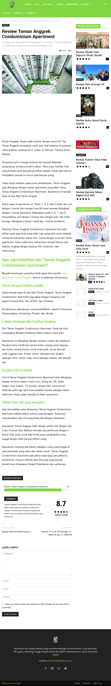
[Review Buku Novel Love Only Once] (92, 228)
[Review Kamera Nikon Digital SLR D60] (92, 180)
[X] (59, 668)
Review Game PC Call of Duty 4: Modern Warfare (98, 276)
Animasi (80, 80)
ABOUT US (97, 683)
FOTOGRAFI (47, 4)
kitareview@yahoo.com (61, 660)
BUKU (27, 4)
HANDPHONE (71, 4)
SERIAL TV (18, 13)
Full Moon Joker (95, 300)
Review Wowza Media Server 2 (16, 531)
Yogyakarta (81, 155)
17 (107, 59)
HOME (77, 683)
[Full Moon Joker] (81, 303)
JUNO (91, 312)
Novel (79, 116)
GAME (59, 4)
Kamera (79, 187)
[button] (105, 4)
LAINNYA (30, 13)
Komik (91, 303)
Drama (91, 315)
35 (107, 166)
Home (4, 21)
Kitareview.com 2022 (12, 683)
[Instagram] (52, 668)
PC (90, 282)
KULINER (84, 4)
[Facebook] (45, 668)
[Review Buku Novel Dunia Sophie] (92, 105)
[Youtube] (65, 668)
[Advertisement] (37, 117)
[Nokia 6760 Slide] (81, 291)
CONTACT (86, 683)
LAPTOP (6, 13)
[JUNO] (81, 315)
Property (13, 21)
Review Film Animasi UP (90, 84)
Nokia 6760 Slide (96, 289)
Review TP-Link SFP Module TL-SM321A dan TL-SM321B (57, 533)
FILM (36, 4)
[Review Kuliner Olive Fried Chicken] (92, 144)
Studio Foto (81, 47)
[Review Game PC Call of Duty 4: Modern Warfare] (81, 277)
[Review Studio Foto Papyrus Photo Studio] (92, 40)
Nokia (91, 292)
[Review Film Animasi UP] (92, 73)
